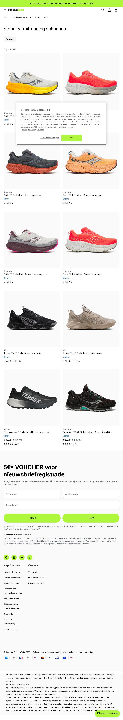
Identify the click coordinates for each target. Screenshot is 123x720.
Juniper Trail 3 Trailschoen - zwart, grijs (22, 353)
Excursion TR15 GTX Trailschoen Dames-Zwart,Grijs (88, 432)
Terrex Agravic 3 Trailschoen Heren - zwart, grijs (27, 432)
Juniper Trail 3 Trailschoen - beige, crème (82, 353)
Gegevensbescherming (72, 652)
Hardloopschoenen (20, 17)
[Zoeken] (103, 10)
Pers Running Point (36, 583)
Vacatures (32, 572)
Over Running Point (36, 578)
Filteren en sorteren (107, 713)
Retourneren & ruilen (12, 583)
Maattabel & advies (11, 598)
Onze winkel (9, 614)
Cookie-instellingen (11, 629)
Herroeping (88, 652)
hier (36, 127)
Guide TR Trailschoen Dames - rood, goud (82, 274)
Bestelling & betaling (12, 572)
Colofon (36, 652)
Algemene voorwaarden (51, 652)
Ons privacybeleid (11, 534)
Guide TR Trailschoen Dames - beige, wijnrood (25, 274)
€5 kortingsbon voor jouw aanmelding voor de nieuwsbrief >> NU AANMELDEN (61, 3)
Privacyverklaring (29, 129)
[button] (5, 10)
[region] (61, 123)
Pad (34, 17)
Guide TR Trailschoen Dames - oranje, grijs (83, 195)
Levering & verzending (12, 578)
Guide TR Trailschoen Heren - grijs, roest (23, 195)
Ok (71, 138)
